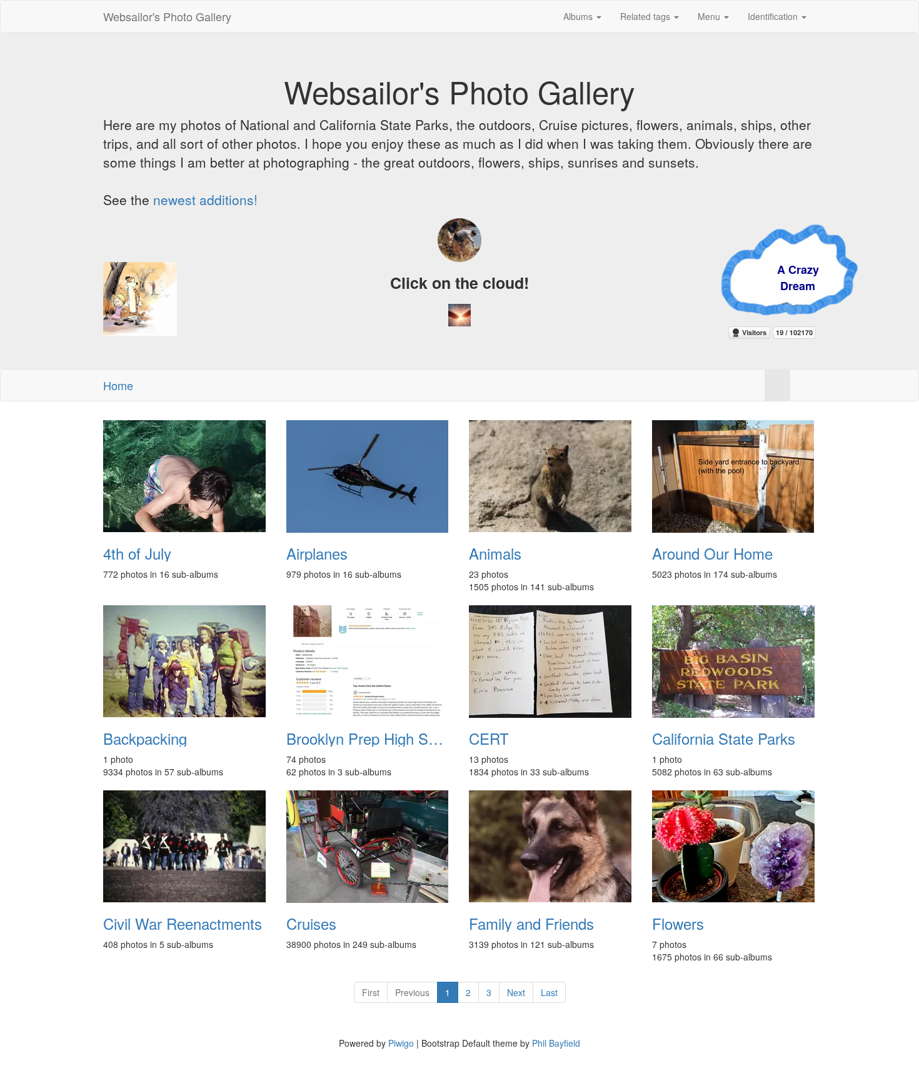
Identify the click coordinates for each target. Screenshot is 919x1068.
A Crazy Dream (712, 277)
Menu (710, 16)
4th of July (137, 553)
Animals (495, 553)
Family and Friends (531, 923)
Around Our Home (712, 553)
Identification (774, 16)
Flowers (678, 923)
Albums (579, 16)
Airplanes (317, 553)
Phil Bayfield (556, 1043)
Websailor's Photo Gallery (167, 16)
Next (516, 992)
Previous (412, 992)
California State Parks (723, 738)
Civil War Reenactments (182, 923)
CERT (489, 738)
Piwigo (401, 1043)
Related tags (646, 16)
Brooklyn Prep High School (368, 738)
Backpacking (145, 738)
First (370, 992)
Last (549, 992)
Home (118, 385)
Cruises (311, 923)
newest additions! (205, 199)
